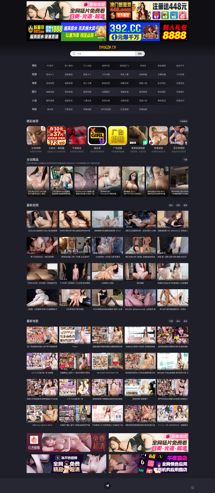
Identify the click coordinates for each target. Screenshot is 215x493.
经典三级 (143, 83)
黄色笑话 (162, 100)
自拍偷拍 (69, 74)
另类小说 (143, 100)
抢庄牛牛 (180, 65)
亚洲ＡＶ (50, 74)
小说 (34, 100)
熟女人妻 (125, 74)
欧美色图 (87, 91)
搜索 (140, 53)
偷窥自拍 (50, 91)
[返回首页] (193, 488)
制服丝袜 (125, 83)
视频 (34, 74)
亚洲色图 (69, 91)
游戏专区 (106, 65)
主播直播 (162, 74)
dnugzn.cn (107, 47)
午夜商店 (69, 109)
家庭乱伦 (69, 100)
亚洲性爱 (50, 83)
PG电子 (50, 65)
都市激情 (50, 100)
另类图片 (180, 91)
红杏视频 (125, 109)
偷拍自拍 (69, 83)
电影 (34, 83)
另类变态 (180, 83)
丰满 (171, 321)
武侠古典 (106, 100)
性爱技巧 (180, 100)
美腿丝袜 (125, 91)
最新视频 (33, 205)
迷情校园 (125, 100)
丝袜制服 (143, 74)
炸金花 (143, 65)
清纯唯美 (143, 91)
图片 (34, 91)
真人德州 (69, 65)
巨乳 (178, 205)
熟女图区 (162, 91)
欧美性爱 (106, 83)
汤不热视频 (106, 109)
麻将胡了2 (124, 65)
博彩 (34, 65)
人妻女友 (87, 100)
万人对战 (87, 65)
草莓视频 (87, 109)
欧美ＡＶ (87, 74)
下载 (185, 159)
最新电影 (33, 321)
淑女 (178, 321)
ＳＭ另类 (180, 74)
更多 (185, 205)
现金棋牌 (162, 65)
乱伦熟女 (162, 83)
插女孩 (50, 109)
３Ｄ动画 (106, 74)
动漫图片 (106, 91)
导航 (34, 109)
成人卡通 (87, 83)
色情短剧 (143, 109)
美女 (171, 205)
